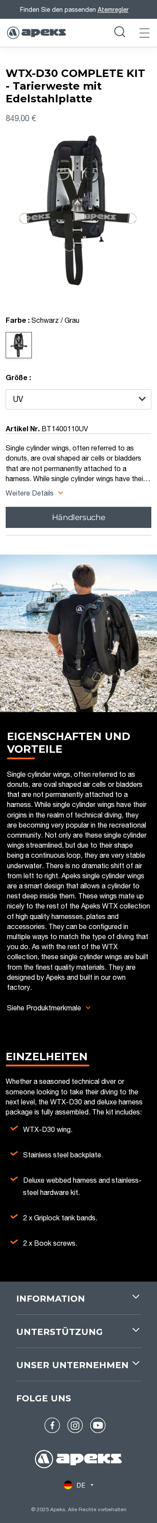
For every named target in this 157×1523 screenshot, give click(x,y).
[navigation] (78, 1303)
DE (81, 1485)
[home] (78, 1460)
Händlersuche (79, 517)
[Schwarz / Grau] (19, 345)
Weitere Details (30, 493)
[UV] (78, 399)
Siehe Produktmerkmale (44, 1007)
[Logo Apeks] (36, 32)
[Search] (120, 33)
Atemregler (113, 9)
